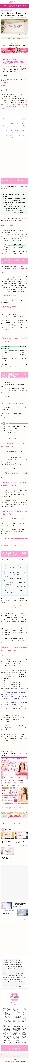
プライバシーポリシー (13, 1059)
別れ (20, 966)
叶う (5, 968)
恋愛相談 (19, 975)
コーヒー (6, 964)
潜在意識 (21, 807)
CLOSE (23, 118)
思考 (22, 973)
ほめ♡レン (14, 2)
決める (16, 807)
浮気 (24, 977)
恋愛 (12, 807)
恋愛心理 (12, 975)
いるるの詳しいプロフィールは (12, 1040)
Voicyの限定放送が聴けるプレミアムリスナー (13, 782)
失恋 (10, 968)
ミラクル (12, 964)
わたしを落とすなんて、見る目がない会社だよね (15, 131)
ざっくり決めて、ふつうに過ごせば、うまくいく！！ (15, 136)
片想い (20, 979)
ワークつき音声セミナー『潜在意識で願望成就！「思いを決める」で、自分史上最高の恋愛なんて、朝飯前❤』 (14, 758)
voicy (11, 960)
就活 (3, 807)
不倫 (5, 966)
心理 (11, 973)
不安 (10, 966)
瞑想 (10, 981)
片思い (13, 979)
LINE (5, 960)
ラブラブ (19, 964)
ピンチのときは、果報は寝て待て (15, 123)
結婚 (16, 981)
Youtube (18, 960)
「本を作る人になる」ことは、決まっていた (15, 126)
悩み (5, 977)
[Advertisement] (14, 160)
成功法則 (11, 977)
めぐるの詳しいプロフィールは (12, 1023)
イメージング (14, 962)
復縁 (7, 807)
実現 (22, 968)
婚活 (16, 968)
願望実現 (18, 986)
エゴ (20, 962)
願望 (12, 986)
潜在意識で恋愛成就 (5, 10)
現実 (5, 981)
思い (17, 973)
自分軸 (22, 981)
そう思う (6, 962)
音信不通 (6, 986)
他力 (15, 966)
